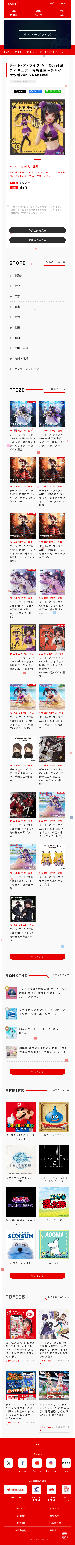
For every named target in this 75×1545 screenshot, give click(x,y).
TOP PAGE (21, 1508)
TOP (6, 51)
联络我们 (54, 1530)
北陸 (17, 327)
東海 (17, 317)
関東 (17, 306)
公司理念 (21, 1515)
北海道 (19, 275)
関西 (17, 337)
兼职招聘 (21, 1523)
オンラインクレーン (27, 368)
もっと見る (37, 957)
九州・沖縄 (21, 358)
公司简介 (51, 3)
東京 (17, 296)
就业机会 (54, 1515)
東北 (17, 285)
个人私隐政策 (54, 1523)
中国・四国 (21, 348)
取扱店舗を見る (37, 230)
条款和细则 (20, 1530)
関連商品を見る (37, 240)
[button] (37, 159)
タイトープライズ (24, 51)
